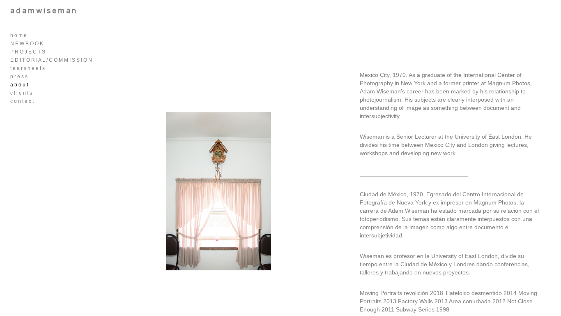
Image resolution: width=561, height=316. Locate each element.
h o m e (18, 35)
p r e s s (19, 76)
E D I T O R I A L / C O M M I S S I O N (51, 60)
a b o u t (19, 85)
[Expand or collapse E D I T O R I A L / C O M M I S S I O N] (97, 60)
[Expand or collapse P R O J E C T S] (51, 52)
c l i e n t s (21, 93)
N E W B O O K (26, 43)
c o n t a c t (22, 101)
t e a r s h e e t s (27, 68)
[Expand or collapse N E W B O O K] (49, 43)
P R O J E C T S (27, 52)
